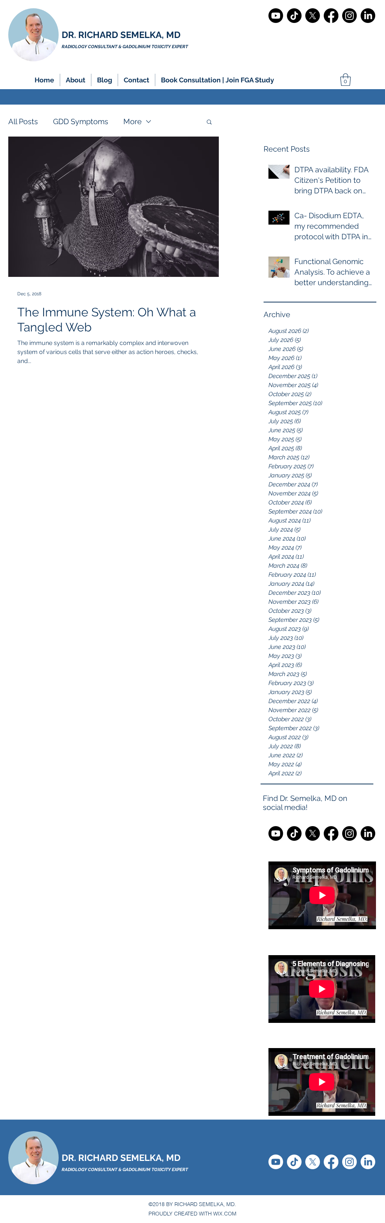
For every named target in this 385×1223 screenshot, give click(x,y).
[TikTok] (294, 15)
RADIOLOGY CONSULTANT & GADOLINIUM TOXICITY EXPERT (125, 1169)
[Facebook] (331, 15)
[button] (75, 80)
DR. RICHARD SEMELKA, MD (121, 34)
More (132, 121)
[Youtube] (275, 15)
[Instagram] (349, 15)
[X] (312, 15)
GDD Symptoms (80, 121)
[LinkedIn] (368, 15)
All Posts (23, 121)
